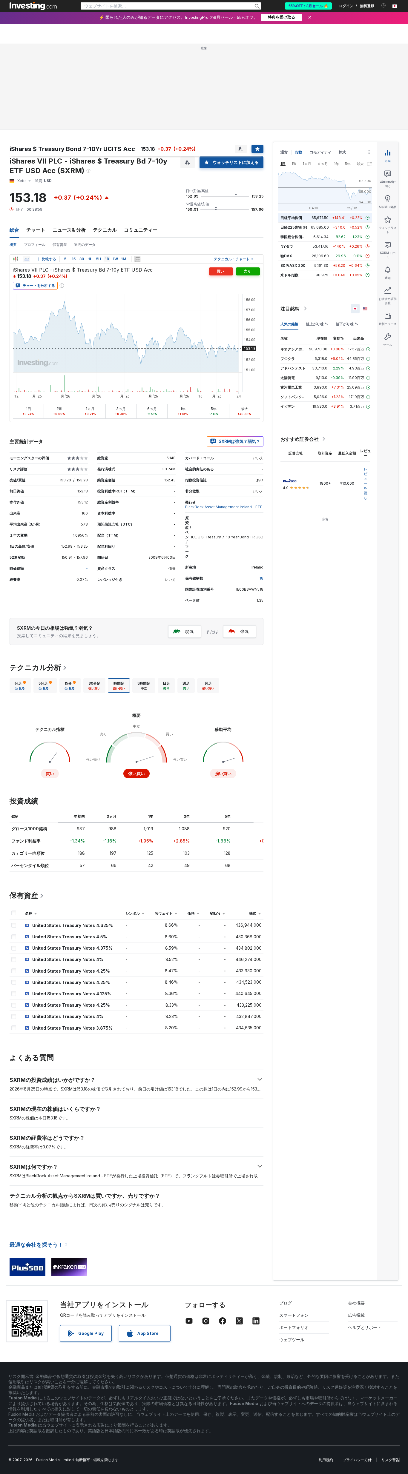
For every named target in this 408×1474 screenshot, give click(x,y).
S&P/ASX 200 (292, 265)
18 (261, 578)
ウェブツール (291, 1339)
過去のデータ (85, 244)
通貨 (284, 152)
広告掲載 (356, 1315)
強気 (244, 631)
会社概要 (356, 1302)
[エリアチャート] (27, 259)
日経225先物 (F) (293, 227)
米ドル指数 (289, 275)
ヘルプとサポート (364, 1327)
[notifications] (383, 5)
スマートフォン (294, 1315)
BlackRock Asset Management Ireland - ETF (223, 507)
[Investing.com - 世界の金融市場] (33, 6)
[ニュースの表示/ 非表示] (137, 259)
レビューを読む (365, 483)
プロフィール (34, 244)
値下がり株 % (347, 324)
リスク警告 (390, 1460)
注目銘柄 (290, 309)
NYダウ (286, 246)
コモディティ (320, 152)
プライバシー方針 (357, 1460)
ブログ (285, 1302)
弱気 (189, 631)
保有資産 (60, 244)
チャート (35, 230)
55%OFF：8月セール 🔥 (308, 6)
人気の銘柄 (289, 324)
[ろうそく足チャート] (15, 259)
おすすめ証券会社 (299, 439)
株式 (342, 152)
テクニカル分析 (35, 667)
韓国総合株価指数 (294, 237)
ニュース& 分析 (69, 230)
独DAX (286, 256)
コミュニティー (140, 230)
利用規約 (326, 1460)
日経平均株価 (291, 217)
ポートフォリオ (294, 1327)
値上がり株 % (317, 324)
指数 (298, 152)
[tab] (20, 685)
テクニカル (105, 230)
